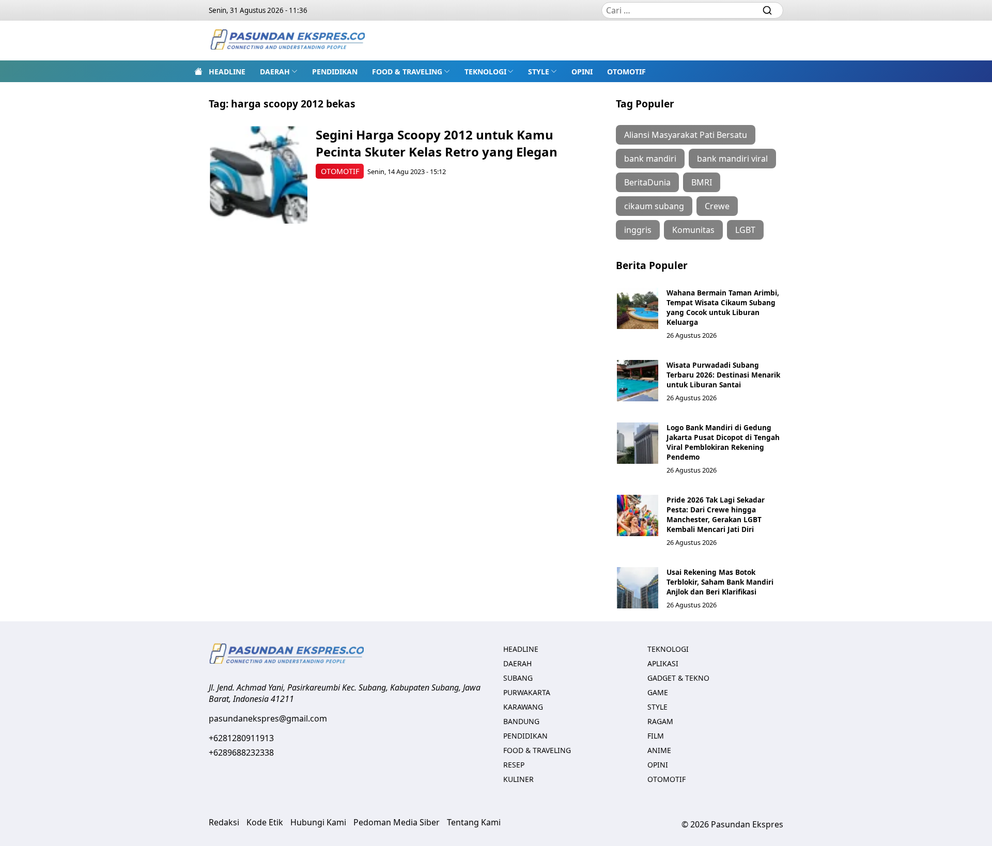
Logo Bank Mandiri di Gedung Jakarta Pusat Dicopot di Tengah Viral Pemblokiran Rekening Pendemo (723, 442)
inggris (638, 230)
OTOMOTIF (626, 71)
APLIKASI (662, 663)
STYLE (538, 71)
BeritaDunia (647, 182)
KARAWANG (523, 707)
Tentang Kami (474, 822)
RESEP (513, 765)
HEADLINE (227, 71)
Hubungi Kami (318, 822)
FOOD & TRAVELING (407, 71)
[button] (279, 71)
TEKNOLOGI (485, 71)
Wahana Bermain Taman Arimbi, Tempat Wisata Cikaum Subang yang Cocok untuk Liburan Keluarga (723, 307)
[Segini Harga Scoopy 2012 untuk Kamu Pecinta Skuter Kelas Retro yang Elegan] (258, 175)
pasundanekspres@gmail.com (268, 718)
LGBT (745, 230)
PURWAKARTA (526, 692)
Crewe (717, 206)
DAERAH (275, 71)
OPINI (582, 71)
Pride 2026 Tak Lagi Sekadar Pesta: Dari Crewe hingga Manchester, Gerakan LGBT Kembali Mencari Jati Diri (716, 514)
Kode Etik (264, 822)
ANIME (659, 750)
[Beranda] (198, 71)
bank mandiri (650, 158)
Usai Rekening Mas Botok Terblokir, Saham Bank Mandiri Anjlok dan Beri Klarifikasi (720, 582)
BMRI (701, 182)
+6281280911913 (241, 738)
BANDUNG (521, 721)
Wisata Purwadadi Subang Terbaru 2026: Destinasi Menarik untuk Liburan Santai (723, 374)
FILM (655, 736)
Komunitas (693, 230)
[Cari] (767, 10)
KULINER (518, 779)
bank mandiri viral (732, 158)
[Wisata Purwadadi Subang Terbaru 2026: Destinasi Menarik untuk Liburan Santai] (637, 380)
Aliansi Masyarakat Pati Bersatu (685, 134)
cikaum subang (654, 206)
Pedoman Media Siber (396, 822)
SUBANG (518, 678)
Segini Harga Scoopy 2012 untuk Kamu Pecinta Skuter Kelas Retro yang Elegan (436, 143)
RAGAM (660, 721)
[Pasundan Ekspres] (287, 40)
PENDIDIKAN (335, 71)
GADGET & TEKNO (678, 678)
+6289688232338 (241, 752)
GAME (657, 692)
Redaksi (224, 822)
